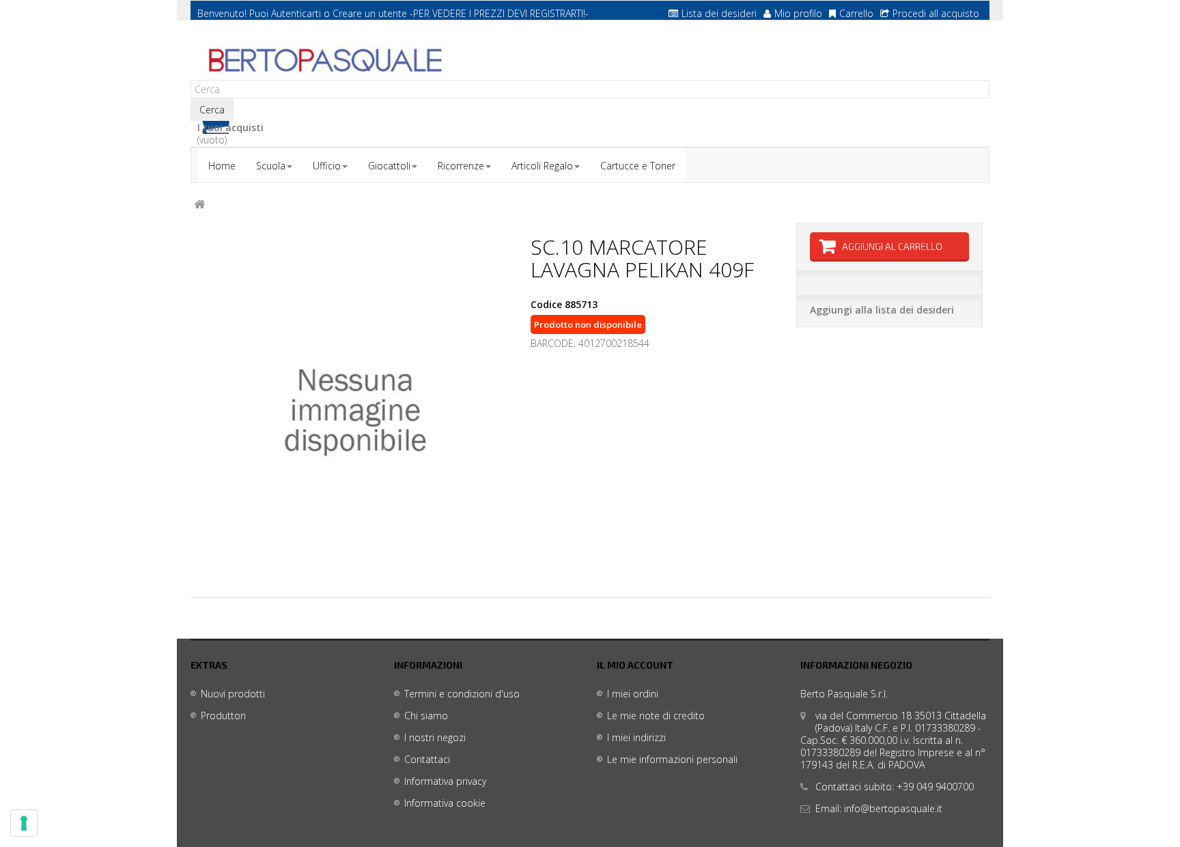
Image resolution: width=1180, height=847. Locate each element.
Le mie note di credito (656, 715)
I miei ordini (632, 693)
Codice (546, 304)
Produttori (223, 715)
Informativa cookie (445, 802)
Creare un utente (370, 13)
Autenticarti (296, 13)
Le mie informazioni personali (672, 759)
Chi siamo (426, 715)
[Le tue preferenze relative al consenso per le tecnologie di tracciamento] (24, 823)
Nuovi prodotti (233, 693)
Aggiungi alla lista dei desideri (882, 309)
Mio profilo (798, 13)
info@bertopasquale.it (893, 808)
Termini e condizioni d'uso (462, 693)
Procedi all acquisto (936, 13)
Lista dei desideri (719, 13)
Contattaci (427, 759)
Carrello (856, 13)
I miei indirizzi (636, 737)
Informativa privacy (445, 781)
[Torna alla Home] (199, 204)
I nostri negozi (435, 737)
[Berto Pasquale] (323, 61)
